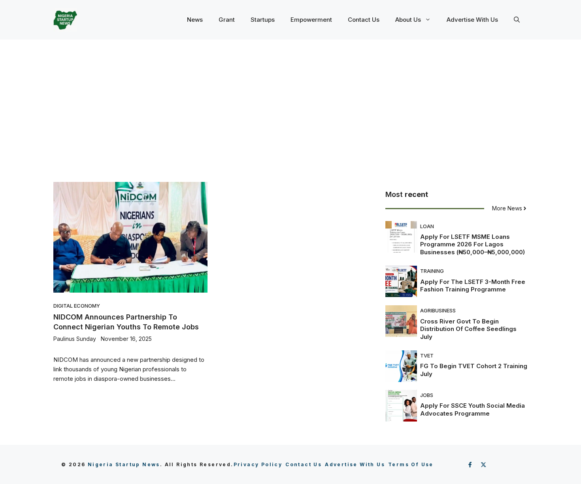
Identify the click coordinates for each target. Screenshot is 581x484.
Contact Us (363, 19)
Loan (427, 226)
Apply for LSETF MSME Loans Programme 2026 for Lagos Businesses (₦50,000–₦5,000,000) (472, 244)
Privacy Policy (258, 464)
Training (432, 271)
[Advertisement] (290, 98)
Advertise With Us (472, 19)
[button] (517, 20)
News (195, 19)
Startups (263, 19)
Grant (227, 19)
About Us (408, 19)
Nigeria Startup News (124, 464)
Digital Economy (76, 305)
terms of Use (411, 464)
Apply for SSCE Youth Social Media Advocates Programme (472, 409)
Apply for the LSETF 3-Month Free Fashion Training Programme (472, 285)
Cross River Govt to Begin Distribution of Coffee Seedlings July (468, 329)
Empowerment (311, 19)
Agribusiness (438, 310)
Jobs (426, 395)
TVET (427, 355)
